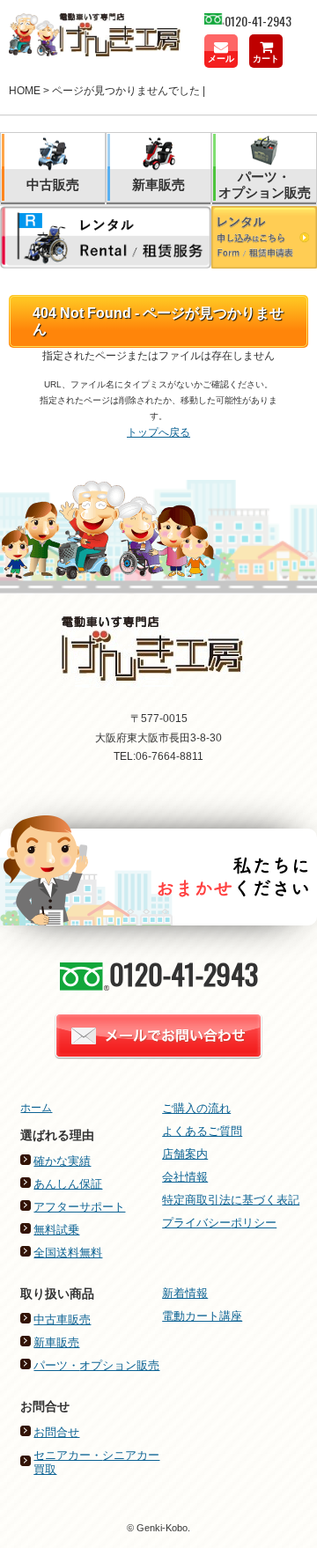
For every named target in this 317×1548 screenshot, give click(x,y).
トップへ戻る (158, 432)
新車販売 (56, 1342)
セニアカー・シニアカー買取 (96, 1462)
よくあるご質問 (202, 1131)
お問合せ (56, 1432)
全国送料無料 (67, 1252)
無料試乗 (56, 1229)
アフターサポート (79, 1206)
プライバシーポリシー (219, 1222)
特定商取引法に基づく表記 (230, 1199)
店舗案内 (185, 1154)
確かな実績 (62, 1161)
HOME (25, 91)
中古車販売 (62, 1319)
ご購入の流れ (196, 1108)
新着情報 (185, 1293)
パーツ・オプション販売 (96, 1365)
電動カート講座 (202, 1316)
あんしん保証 (67, 1183)
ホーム (36, 1108)
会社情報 (185, 1176)
